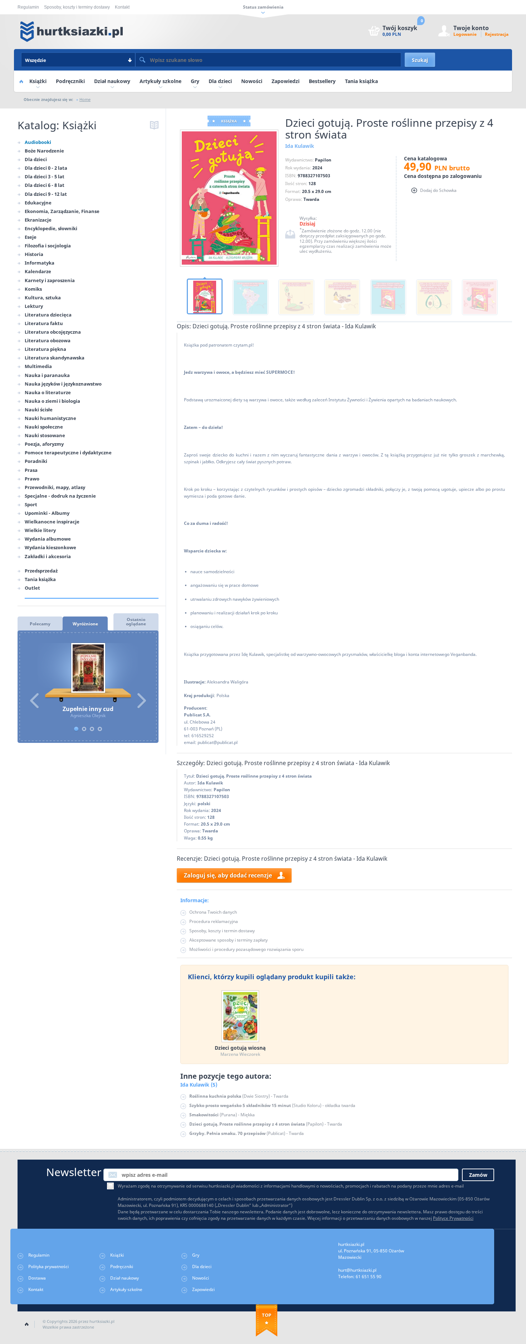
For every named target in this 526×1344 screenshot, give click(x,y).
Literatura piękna (45, 349)
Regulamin (28, 7)
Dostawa (37, 1278)
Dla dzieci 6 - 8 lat (44, 185)
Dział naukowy (112, 81)
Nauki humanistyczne (50, 418)
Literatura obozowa (47, 340)
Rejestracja (496, 34)
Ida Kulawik (210, 783)
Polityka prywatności (48, 1266)
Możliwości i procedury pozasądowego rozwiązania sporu (246, 949)
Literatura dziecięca (48, 314)
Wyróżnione (85, 624)
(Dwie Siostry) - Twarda (238, 1096)
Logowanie (465, 34)
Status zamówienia (263, 7)
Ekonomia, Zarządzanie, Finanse (62, 211)
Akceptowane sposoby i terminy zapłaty (228, 940)
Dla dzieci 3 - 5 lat (44, 176)
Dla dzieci (220, 81)
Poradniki (36, 461)
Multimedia (38, 366)
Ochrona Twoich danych (213, 912)
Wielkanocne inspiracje (52, 521)
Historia (34, 254)
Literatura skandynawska (54, 357)
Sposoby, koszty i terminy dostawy (77, 7)
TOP (266, 1315)
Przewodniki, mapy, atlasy (55, 487)
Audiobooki (38, 142)
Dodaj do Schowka (438, 190)
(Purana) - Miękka (222, 1115)
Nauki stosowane (45, 435)
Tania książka (361, 81)
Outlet (32, 588)
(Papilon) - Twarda (265, 1124)
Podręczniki (70, 81)
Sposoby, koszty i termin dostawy (222, 931)
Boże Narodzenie (44, 151)
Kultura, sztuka (43, 297)
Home (21, 81)
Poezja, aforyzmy (44, 444)
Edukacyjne (38, 202)
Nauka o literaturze (48, 392)
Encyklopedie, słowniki (51, 228)
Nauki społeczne (44, 427)
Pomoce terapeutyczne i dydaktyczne (68, 452)
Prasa (31, 470)
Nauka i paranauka (47, 375)
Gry (195, 81)
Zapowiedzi (285, 81)
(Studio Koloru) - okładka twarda (272, 1105)
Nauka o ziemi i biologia (52, 401)
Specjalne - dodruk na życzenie (60, 496)
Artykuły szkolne (160, 81)
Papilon (222, 790)
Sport (31, 504)
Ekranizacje (38, 220)
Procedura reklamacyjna (213, 921)
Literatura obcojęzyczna (53, 332)
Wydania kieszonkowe (50, 547)
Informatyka (39, 263)
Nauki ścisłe (39, 409)
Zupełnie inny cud (88, 672)
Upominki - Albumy (47, 513)
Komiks (33, 289)
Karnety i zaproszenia (50, 280)
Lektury (34, 306)
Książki (38, 81)
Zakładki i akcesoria (48, 556)
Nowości (251, 81)
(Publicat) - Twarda (246, 1133)
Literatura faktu (44, 323)
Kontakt (122, 7)
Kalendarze (38, 271)
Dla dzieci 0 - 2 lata (46, 168)
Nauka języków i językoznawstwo (63, 384)
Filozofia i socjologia (48, 245)
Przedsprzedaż (41, 570)
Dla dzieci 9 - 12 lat (46, 194)
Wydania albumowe (48, 539)
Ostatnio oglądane (136, 622)
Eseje (30, 237)
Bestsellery (322, 81)
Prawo (32, 478)
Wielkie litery (40, 530)
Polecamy (40, 624)
